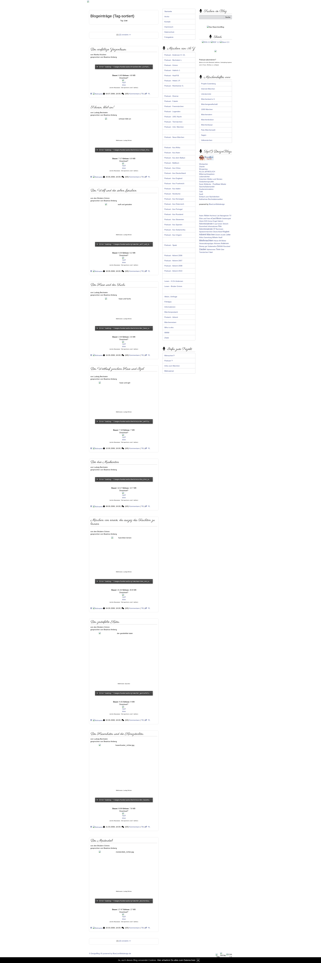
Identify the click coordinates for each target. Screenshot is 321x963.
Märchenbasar (207, 125)
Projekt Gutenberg (208, 84)
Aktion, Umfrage (170, 297)
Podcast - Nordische (172, 194)
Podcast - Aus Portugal (173, 209)
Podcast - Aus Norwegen (174, 199)
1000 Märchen (207, 109)
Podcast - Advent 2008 (173, 266)
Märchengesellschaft (209, 104)
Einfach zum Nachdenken (209, 197)
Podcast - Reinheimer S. (174, 86)
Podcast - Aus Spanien (173, 225)
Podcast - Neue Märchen (174, 137)
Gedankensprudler (206, 182)
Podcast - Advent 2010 (173, 271)
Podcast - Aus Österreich (174, 204)
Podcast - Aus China (172, 168)
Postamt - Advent (171, 317)
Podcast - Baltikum (171, 163)
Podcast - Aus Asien (172, 153)
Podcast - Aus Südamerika (174, 230)
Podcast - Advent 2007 (173, 261)
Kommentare (134, 94)
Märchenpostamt (171, 312)
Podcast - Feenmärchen (174, 106)
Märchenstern (206, 114)
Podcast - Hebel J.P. (172, 81)
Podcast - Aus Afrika (172, 147)
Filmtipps (168, 302)
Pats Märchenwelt (208, 130)
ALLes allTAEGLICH (207, 172)
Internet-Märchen (208, 89)
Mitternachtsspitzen (207, 174)
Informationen (169, 307)
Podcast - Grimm (171, 65)
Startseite (168, 11)
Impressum (168, 27)
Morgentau (203, 169)
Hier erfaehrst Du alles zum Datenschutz (176, 960)
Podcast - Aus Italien (172, 189)
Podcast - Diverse (171, 96)
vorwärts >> (126, 35)
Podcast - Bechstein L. (173, 60)
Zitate (166, 338)
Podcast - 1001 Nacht (173, 117)
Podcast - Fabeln (171, 101)
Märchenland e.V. (208, 99)
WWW (166, 333)
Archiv (166, 17)
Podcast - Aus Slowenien (174, 219)
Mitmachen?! (169, 356)
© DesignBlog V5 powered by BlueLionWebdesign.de (110, 953)
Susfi (201, 194)
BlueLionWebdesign (217, 204)
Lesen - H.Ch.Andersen (173, 281)
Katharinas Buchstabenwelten (211, 199)
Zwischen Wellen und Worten (210, 179)
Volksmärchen (206, 140)
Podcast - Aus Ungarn (173, 235)
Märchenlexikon (207, 120)
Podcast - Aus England (173, 178)
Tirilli (201, 192)
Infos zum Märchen (172, 366)
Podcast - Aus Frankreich (174, 183)
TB (142, 94)
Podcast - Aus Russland (173, 214)
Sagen (203, 135)
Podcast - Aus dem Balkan (174, 158)
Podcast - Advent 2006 (173, 255)
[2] (120, 35)
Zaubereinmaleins (206, 189)
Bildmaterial (169, 371)
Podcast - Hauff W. (171, 75)
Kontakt (167, 22)
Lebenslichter (204, 177)
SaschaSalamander (207, 187)
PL (149, 94)
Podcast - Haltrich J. (172, 70)
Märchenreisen (170, 322)
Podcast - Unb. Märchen (174, 127)
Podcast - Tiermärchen (173, 122)
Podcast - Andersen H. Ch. (174, 55)
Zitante (202, 167)
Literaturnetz (206, 94)
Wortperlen (203, 164)
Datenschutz (169, 32)
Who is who (169, 327)
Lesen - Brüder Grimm (173, 286)
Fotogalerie (168, 37)
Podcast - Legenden (172, 111)
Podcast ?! (168, 361)
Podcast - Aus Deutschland (175, 173)
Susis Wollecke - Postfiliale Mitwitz (212, 184)
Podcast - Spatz (170, 245)
